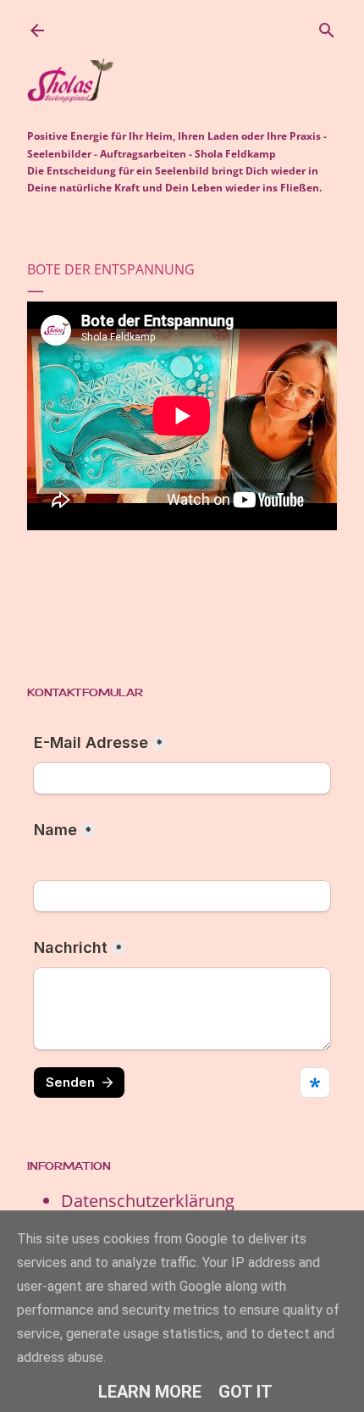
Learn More (149, 1392)
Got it (245, 1392)
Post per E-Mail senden (123, 589)
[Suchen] (327, 27)
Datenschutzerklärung (147, 1200)
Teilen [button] (41, 589)
